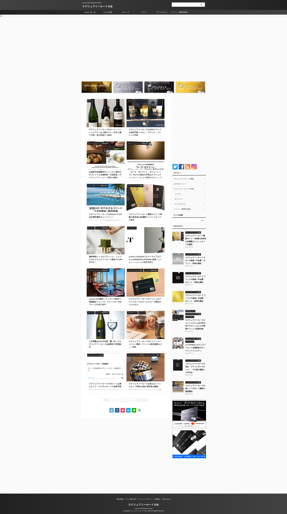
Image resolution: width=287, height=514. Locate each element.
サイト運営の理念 (131, 499)
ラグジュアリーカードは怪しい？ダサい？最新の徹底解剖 (195, 388)
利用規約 (157, 499)
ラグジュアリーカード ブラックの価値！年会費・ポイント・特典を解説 (195, 279)
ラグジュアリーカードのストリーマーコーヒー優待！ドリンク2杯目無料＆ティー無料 (145, 344)
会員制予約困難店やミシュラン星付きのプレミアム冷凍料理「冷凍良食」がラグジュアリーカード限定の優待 (105, 175)
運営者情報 (120, 499)
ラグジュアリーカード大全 (97, 6)
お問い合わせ (166, 499)
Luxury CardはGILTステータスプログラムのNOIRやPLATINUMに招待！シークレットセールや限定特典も (145, 259)
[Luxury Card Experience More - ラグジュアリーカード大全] (128, 410)
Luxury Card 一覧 (90, 12)
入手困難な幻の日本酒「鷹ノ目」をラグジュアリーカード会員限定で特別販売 (105, 344)
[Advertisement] (189, 128)
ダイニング (125, 12)
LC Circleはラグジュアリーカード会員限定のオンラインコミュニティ (195, 348)
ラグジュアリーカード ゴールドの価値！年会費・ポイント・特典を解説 (195, 298)
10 (138, 400)
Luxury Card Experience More (143, 508)
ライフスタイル (162, 12)
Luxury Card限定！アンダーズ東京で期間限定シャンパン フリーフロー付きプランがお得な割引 (105, 302)
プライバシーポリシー (145, 499)
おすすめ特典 (107, 12)
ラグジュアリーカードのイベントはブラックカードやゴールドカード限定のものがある (145, 302)
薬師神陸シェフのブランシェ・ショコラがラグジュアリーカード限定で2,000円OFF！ (105, 259)
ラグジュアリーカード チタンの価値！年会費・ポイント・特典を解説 (195, 260)
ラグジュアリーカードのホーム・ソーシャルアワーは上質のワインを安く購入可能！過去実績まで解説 (105, 132)
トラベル (144, 12)
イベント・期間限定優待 (180, 12)
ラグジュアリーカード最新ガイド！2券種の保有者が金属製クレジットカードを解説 (145, 217)
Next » (144, 400)
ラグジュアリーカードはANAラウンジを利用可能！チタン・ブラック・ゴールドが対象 (145, 132)
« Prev (106, 400)
